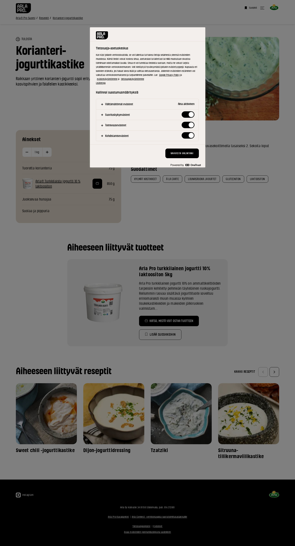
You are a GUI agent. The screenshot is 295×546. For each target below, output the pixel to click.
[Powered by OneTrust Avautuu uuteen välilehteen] (185, 164)
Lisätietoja (101, 83)
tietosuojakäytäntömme (132, 78)
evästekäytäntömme (107, 78)
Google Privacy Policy (169, 74)
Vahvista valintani (182, 153)
